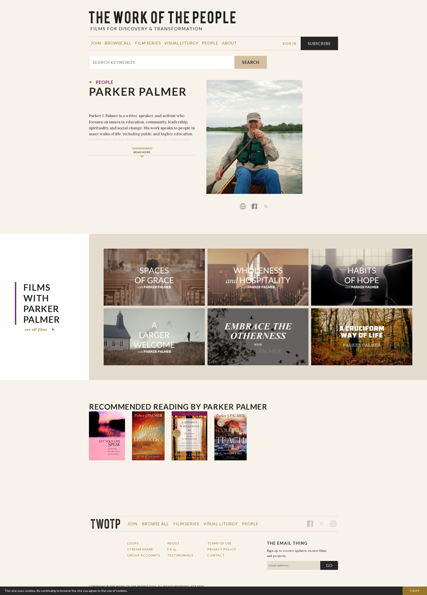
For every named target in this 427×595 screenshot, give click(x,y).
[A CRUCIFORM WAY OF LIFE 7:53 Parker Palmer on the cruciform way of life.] (361, 336)
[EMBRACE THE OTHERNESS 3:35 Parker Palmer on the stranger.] (258, 336)
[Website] (243, 206)
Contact (216, 555)
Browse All (118, 43)
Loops (133, 543)
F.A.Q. (172, 549)
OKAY (415, 591)
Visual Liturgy (181, 43)
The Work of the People (105, 524)
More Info (135, 591)
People (210, 43)
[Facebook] (254, 206)
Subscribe (319, 43)
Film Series (148, 43)
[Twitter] (266, 206)
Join (96, 43)
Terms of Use (219, 543)
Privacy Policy (221, 549)
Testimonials (180, 555)
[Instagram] (333, 524)
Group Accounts (143, 555)
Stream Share (140, 549)
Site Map (197, 586)
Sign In (289, 43)
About (229, 43)
